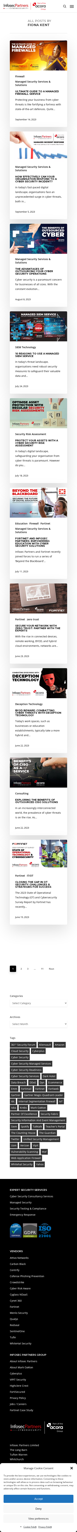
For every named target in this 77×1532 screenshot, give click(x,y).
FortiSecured (17, 1392)
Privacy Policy (45, 1526)
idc (13, 1101)
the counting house (23, 1133)
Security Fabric (49, 1114)
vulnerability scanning (24, 1151)
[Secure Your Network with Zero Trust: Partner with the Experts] (38, 623)
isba (13, 1107)
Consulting (21, 793)
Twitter (15, 1139)
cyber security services (25, 1076)
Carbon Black (18, 1264)
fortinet (40, 1088)
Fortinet (45, 523)
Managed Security (21, 1202)
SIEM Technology (25, 347)
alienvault (45, 1044)
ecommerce (55, 1082)
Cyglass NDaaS (19, 1294)
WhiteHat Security (20, 1343)
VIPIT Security (18, 1379)
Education (21, 523)
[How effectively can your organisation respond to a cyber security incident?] (38, 175)
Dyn (42, 1082)
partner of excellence (24, 1114)
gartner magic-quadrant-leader (43, 1095)
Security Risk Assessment (30, 434)
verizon (24, 1145)
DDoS (33, 1082)
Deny (38, 1508)
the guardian (47, 1133)
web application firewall (26, 1158)
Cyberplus (16, 1373)
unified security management (41, 1139)
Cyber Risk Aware (20, 1288)
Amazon (59, 1044)
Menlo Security (19, 1313)
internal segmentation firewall (36, 1101)
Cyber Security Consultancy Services (31, 1196)
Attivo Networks (19, 1258)
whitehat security (21, 1164)
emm (14, 1088)
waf (44, 1151)
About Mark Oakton (21, 1367)
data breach (18, 1082)
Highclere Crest (19, 1385)
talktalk (37, 1126)
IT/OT (30, 875)
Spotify (25, 1126)
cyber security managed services (31, 1063)
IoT (61, 1101)
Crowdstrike (17, 1282)
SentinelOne (17, 1331)
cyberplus (38, 1051)
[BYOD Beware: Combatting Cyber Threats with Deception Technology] (38, 710)
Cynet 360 (16, 1300)
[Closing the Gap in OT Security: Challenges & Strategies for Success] (38, 882)
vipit (35, 1145)
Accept (38, 1498)
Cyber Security (19, 1057)
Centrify (14, 1270)
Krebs (23, 1107)
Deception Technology (29, 704)
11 (42, 968)
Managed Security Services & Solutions (32, 83)
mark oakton (38, 1107)
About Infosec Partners (23, 1361)
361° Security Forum (23, 1044)
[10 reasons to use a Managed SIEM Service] (38, 352)
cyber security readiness (26, 1070)
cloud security (19, 1051)
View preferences (38, 1518)
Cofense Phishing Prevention (27, 1276)
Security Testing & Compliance (28, 1208)
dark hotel (49, 1076)
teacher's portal (55, 1126)
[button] (71, 1468)
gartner (15, 1095)
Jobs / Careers (18, 1404)
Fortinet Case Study (21, 1410)
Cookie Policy (30, 1526)
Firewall (20, 76)
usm (13, 1145)
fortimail (26, 1088)
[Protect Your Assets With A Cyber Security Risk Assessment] (38, 440)
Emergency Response (22, 1214)
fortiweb (53, 1088)
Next (51, 968)
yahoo (40, 1164)
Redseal (14, 1325)
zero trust (33, 619)
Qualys (14, 1319)
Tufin (13, 1337)
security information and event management (38, 1120)
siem (14, 1126)
